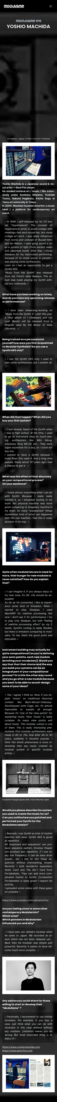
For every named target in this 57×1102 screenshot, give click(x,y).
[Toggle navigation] (50, 6)
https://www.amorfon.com (17, 1050)
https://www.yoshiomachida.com (21, 1047)
